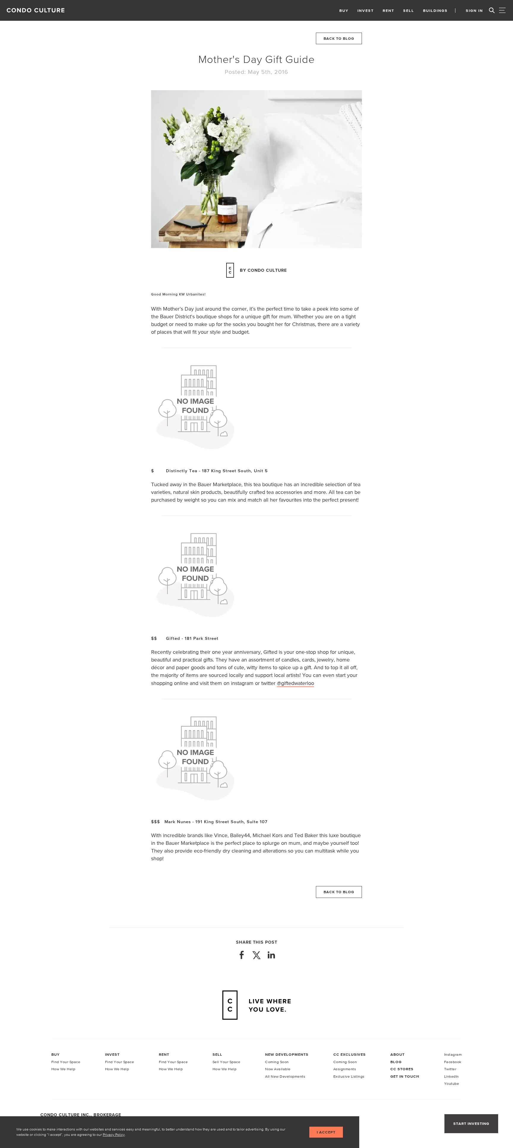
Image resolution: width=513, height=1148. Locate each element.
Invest (365, 10)
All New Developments (285, 1076)
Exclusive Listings (349, 1076)
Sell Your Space (226, 1062)
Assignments (344, 1069)
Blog (396, 1062)
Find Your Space (65, 1062)
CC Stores (402, 1069)
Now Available (278, 1069)
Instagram (453, 1054)
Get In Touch (404, 1076)
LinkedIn (451, 1076)
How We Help (63, 1069)
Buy (344, 10)
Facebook (452, 1062)
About (397, 1054)
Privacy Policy (114, 1134)
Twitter (450, 1069)
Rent (388, 10)
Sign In (474, 10)
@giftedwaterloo (295, 683)
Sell (408, 10)
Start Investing (471, 1123)
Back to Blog (339, 38)
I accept (326, 1132)
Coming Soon (277, 1062)
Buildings (435, 10)
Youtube (451, 1083)
